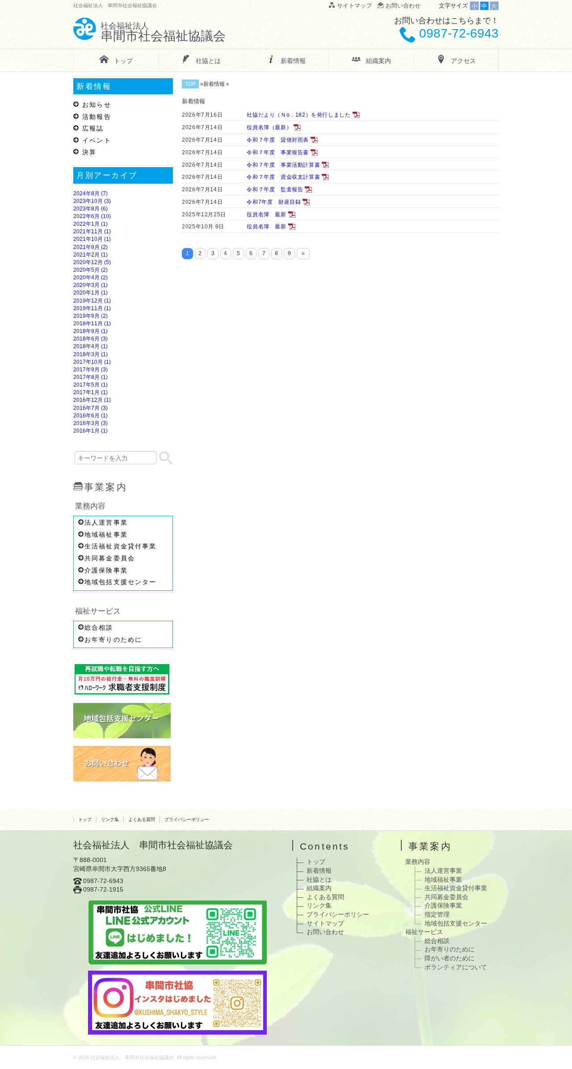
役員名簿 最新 (265, 214)
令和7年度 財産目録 (272, 202)
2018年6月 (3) (90, 339)
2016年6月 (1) (90, 415)
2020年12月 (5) (92, 262)
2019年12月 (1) (92, 301)
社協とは (319, 879)
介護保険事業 (106, 570)
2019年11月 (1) (92, 308)
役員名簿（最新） (268, 127)
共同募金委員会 (109, 558)
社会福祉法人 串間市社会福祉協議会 (132, 1057)
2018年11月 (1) (92, 323)
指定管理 (437, 914)
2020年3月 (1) (90, 285)
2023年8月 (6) (90, 209)
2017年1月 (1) (90, 392)
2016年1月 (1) (90, 431)
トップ (85, 819)
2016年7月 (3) (90, 408)
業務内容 (417, 861)
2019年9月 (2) (90, 316)
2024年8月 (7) (90, 193)
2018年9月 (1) (90, 331)
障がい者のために (450, 958)
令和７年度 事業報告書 (276, 152)
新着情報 (319, 870)
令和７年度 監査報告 (273, 189)
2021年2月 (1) (90, 255)
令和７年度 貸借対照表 (276, 140)
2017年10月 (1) (92, 362)
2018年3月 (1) (90, 354)
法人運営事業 (106, 522)
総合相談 (98, 627)
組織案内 (319, 888)
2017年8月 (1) (90, 377)
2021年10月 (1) (92, 239)
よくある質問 (141, 819)
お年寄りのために (113, 639)
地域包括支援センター (120, 581)
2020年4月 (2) (90, 277)
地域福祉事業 (106, 534)
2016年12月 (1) (92, 400)
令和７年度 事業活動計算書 (282, 165)
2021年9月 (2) (90, 247)
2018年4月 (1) (90, 346)
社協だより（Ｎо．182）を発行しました (297, 115)
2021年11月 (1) (92, 231)
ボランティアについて (456, 967)
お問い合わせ (325, 931)
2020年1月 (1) (90, 293)
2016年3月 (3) (90, 423)
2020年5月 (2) (90, 270)
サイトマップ (325, 923)
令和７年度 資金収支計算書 (282, 177)
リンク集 (110, 819)
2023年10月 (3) (92, 201)
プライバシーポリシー (186, 819)
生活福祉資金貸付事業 (120, 546)
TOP (190, 84)
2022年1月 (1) (90, 224)
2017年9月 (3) (90, 369)
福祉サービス (424, 931)
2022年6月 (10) (92, 216)
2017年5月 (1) (90, 385)
